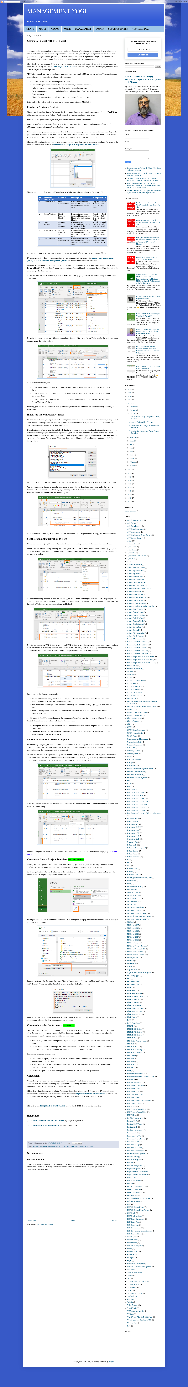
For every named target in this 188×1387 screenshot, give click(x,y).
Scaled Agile (131, 1237)
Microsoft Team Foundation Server (139, 916)
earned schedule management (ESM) (51, 260)
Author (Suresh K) (133, 630)
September (133, 437)
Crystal (129, 757)
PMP (129, 1070)
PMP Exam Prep (133, 1088)
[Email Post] (68, 1143)
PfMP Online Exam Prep (135, 1008)
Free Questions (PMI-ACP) (136, 798)
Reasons (130, 1183)
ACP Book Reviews (134, 526)
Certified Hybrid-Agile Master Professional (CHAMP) (142, 702)
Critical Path (131, 748)
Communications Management (137, 739)
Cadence (130, 671)
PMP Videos (131, 1115)
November (133, 410)
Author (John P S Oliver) (135, 585)
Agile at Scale (132, 550)
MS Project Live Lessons (78, 1146)
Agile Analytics (132, 544)
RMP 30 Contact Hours (135, 1207)
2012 (130, 501)
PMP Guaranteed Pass (135, 1094)
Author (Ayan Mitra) (134, 573)
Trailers (129, 1290)
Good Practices (132, 821)
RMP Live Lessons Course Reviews (139, 1231)
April (132, 455)
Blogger (111, 1361)
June (131, 448)
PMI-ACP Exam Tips (134, 1052)
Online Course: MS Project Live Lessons (47, 1120)
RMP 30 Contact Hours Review (138, 1210)
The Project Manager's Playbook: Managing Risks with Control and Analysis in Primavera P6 (144, 179)
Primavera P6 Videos (134, 1147)
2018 (130, 480)
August (132, 441)
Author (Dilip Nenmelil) (135, 576)
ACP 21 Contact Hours (135, 520)
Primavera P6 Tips (133, 1144)
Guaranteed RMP (133, 839)
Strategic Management (135, 1272)
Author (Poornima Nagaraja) (137, 603)
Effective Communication (136, 771)
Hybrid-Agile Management (136, 848)
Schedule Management (135, 1245)
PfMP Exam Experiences (135, 996)
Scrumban (130, 1254)
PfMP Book (131, 990)
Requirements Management (136, 1186)
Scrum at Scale (132, 1251)
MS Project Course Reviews (137, 946)
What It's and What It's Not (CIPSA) (139, 1317)
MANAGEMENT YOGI (56, 11)
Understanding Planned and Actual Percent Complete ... (144, 432)
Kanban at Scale (132, 874)
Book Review (132, 665)
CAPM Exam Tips (133, 689)
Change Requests (133, 721)
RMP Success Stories (134, 1234)
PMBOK (130, 1026)
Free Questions (132, 789)
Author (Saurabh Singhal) (136, 621)
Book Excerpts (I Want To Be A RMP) (140, 659)
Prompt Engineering (134, 1180)
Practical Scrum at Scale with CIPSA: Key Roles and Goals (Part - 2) (144, 169)
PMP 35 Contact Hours (135, 1073)
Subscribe (143, 55)
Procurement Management (136, 1153)
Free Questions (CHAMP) (136, 792)
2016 (130, 487)
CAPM (129, 677)
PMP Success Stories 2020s (136, 1112)
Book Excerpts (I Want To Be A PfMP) (140, 656)
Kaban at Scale (132, 868)
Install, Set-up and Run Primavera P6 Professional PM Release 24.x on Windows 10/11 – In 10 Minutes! (147, 240)
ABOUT (42, 28)
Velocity (130, 1302)
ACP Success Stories (134, 538)
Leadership (131, 880)
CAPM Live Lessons (134, 692)
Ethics (129, 780)
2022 (130, 403)
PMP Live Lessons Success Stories (139, 1100)
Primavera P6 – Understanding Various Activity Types (146, 258)
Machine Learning (133, 892)
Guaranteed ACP (133, 824)
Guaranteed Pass (133, 830)
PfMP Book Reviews (134, 993)
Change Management (134, 718)
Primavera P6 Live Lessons (136, 1139)
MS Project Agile (133, 943)
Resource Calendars (134, 1189)
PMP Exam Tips (133, 1091)
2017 (130, 484)
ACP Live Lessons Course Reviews (139, 535)
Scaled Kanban (132, 1239)
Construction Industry (134, 742)
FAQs (129, 786)
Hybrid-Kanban (132, 851)
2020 (130, 473)
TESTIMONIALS (140, 28)
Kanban (130, 871)
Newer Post (32, 1220)
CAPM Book (131, 683)
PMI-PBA (130, 1058)
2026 (130, 389)
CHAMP (130, 709)
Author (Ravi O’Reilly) (135, 609)
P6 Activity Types (133, 975)
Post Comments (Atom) (44, 1224)
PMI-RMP (130, 1067)
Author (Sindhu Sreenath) (136, 624)
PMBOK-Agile (132, 1038)
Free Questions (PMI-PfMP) (137, 804)
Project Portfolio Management (137, 1171)
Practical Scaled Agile (134, 1130)
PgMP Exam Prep (133, 1023)
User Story (131, 1299)
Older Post (114, 1220)
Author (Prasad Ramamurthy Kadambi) (140, 606)
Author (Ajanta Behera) (135, 570)
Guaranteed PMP (133, 836)
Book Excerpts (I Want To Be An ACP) (140, 662)
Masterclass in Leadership (136, 907)
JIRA (129, 865)
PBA (129, 978)
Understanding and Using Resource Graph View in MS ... (144, 426)
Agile (129, 541)
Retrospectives (132, 1195)
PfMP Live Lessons (134, 1005)
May (131, 451)
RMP (129, 1204)
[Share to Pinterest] (81, 1143)
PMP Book (131, 1079)
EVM (129, 783)
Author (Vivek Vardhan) (135, 636)
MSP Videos (131, 963)
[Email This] (73, 1143)
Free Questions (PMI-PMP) (136, 807)
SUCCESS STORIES (118, 28)
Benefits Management (134, 639)
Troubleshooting (132, 1296)
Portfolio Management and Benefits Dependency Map (148, 297)
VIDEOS (55, 28)
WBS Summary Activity (135, 1311)
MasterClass (131, 904)
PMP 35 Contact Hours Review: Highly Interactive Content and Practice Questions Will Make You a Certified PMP (143, 185)
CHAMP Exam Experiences (137, 712)
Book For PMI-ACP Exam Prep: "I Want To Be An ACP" (148, 315)
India (129, 859)
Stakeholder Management (136, 1263)
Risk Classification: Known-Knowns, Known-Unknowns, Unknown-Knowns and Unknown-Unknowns (148, 349)
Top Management (133, 1284)
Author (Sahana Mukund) (136, 612)
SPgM (129, 1260)
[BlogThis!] (75, 1143)
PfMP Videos (132, 1017)
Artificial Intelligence (134, 564)
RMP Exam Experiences (135, 1219)
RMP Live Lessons (133, 1228)
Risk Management (133, 1201)
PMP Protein (131, 1106)
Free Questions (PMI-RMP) (136, 810)
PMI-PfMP (131, 1061)
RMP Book (131, 1213)
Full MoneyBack (133, 818)
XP (128, 1326)
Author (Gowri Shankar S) (136, 582)
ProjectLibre (131, 1177)
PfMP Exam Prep (133, 999)
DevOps (130, 762)
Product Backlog (133, 1156)
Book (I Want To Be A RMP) (137, 650)
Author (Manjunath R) (135, 594)
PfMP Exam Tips (133, 1002)
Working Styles (132, 1323)
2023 (130, 400)
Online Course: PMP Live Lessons (44, 1125)
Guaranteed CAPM (134, 827)
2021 (130, 470)
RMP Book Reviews (134, 1216)
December (133, 406)
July (131, 444)
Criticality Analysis (133, 751)
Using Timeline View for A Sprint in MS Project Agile (148, 367)
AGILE (67, 28)
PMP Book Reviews (134, 1082)
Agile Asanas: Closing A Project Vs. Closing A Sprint (144, 417)
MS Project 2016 (133, 934)
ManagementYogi (133, 898)
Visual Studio (132, 1308)
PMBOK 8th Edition (134, 1035)
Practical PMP (132, 1121)
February (133, 462)
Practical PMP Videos (134, 1124)
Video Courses (132, 1305)
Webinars (130, 1314)
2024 (130, 396)
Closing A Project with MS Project (141, 422)
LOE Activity (132, 889)
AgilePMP (130, 558)
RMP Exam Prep (133, 1222)
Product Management (134, 1159)
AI (128, 561)
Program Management (134, 1165)
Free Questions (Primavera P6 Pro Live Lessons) (143, 813)
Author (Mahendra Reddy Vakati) (138, 588)
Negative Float (132, 969)
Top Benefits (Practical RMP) (137, 1281)
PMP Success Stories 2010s (136, 1109)
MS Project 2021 (64, 1146)
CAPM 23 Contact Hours (136, 680)
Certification (131, 698)
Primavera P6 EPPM (134, 1136)
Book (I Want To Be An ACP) (137, 653)
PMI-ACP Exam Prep (134, 1049)
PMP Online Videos (134, 1103)
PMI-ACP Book (132, 1047)
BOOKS (100, 28)
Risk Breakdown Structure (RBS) (138, 1198)
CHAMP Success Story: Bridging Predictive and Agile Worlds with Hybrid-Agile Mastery (143, 79)
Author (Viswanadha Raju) (136, 633)
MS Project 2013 (133, 931)
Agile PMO (131, 553)
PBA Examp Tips (133, 984)
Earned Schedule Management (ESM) (140, 768)
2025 (130, 393)
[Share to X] (77, 1143)
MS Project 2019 (53, 1146)
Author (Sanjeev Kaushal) (136, 615)
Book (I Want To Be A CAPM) (138, 642)
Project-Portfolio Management (137, 1174)
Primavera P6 (131, 1133)
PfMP (129, 987)
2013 (130, 498)
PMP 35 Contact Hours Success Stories (140, 1076)
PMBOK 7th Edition (134, 1032)
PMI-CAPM (131, 1055)
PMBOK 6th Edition (134, 1029)
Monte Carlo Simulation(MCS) (138, 919)
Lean (129, 883)
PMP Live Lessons (133, 1097)
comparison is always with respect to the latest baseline (76, 144)
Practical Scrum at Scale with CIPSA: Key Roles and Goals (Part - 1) (144, 174)
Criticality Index (132, 753)
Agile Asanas (131, 547)
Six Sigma (130, 1257)
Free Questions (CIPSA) (135, 795)
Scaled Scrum (132, 1242)
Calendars (130, 674)
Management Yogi (133, 895)
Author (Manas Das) (134, 591)
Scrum (129, 1248)
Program (130, 1162)
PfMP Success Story (134, 1014)
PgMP (129, 1020)
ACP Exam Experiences (135, 529)
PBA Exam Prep (133, 981)
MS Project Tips (92, 1146)
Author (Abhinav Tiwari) (136, 567)
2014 (130, 494)
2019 (130, 477)
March (132, 458)
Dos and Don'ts (132, 765)
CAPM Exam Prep (133, 686)
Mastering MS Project (40, 1146)
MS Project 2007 (133, 925)
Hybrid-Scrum (132, 854)
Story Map (130, 1269)
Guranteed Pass (132, 842)
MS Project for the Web (135, 952)
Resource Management (135, 1192)
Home (73, 1220)
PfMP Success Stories (134, 1011)
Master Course (132, 901)
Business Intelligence (134, 668)
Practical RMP (132, 1127)
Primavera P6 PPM (133, 1142)
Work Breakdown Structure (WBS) (139, 1320)
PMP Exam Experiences (135, 1085)
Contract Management (134, 745)
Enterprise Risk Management (137, 777)
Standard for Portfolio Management (139, 1266)
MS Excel (130, 922)
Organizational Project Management (139, 972)
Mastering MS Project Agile (136, 913)
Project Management (134, 1168)
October (133, 413)
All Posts (30, 28)
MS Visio (130, 961)
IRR (128, 862)
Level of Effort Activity (135, 886)
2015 (130, 491)
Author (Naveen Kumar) (135, 600)
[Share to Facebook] (79, 1143)
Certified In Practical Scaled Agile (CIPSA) (142, 706)
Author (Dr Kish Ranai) (135, 579)
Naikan (129, 966)
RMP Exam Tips (133, 1225)
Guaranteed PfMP (133, 833)
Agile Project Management (136, 555)
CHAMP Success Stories (135, 715)
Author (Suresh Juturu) (135, 627)
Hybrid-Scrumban (133, 857)
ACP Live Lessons (133, 532)
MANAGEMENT (83, 28)
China (129, 724)
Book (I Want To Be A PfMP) (137, 645)
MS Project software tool (64, 66)
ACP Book (131, 523)
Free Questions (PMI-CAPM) (137, 801)
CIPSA (129, 727)
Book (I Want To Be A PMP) (137, 648)
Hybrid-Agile (131, 845)
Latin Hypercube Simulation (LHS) (139, 877)
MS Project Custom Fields (136, 949)
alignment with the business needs (90, 1093)
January (132, 465)
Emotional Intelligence (135, 774)
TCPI (129, 1278)
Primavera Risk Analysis (135, 1151)
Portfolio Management (134, 1118)
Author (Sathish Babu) (135, 618)
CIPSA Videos (132, 736)
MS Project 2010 (133, 928)
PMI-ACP (130, 1044)
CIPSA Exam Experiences (136, 730)
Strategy (130, 1275)
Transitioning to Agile (134, 1293)
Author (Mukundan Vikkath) (137, 597)
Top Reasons (131, 1287)
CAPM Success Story (134, 695)
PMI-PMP (130, 1064)
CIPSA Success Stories (135, 733)
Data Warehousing (133, 759)
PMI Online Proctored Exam (137, 1041)
